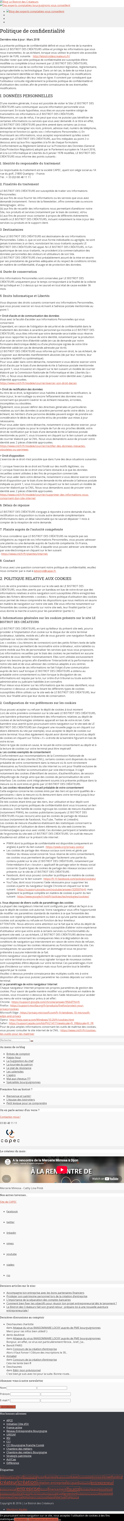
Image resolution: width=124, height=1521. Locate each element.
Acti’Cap (11, 1459)
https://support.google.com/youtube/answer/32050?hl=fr (52, 889)
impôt (109, 1489)
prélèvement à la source (88, 1494)
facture (44, 1489)
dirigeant (73, 1483)
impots (102, 1489)
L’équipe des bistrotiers (20, 1099)
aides (7, 1477)
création (27, 1482)
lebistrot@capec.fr (45, 571)
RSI (8, 1438)
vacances (75, 1497)
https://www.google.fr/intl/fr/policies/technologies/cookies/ (53, 896)
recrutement (106, 1493)
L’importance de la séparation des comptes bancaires (38, 1300)
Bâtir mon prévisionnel (27, 1370)
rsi (28, 1497)
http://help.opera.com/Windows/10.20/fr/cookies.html (41, 1019)
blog (20, 1477)
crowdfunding (113, 1477)
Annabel (11, 1356)
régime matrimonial (38, 1497)
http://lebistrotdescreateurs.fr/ (51, 56)
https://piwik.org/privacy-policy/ (65, 847)
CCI (8, 1441)
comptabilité (85, 1477)
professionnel (50, 1494)
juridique (18, 1493)
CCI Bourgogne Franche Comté (25, 1445)
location (26, 1494)
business (50, 1477)
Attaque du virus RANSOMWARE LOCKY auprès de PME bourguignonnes (57, 1328)
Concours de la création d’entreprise (35, 1349)
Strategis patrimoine (18, 1456)
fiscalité (73, 1489)
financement (57, 1489)
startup (61, 1497)
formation (85, 1489)
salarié (51, 1497)
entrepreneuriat (8, 1489)
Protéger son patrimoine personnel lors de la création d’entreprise (46, 1296)
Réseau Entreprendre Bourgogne (26, 1431)
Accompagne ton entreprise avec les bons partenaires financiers (45, 1293)
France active (14, 1427)
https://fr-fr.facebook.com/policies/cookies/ (69, 879)
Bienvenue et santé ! (18, 1096)
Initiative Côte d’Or (17, 1424)
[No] (59, 1520)
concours (97, 1477)
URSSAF (11, 1434)
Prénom (5, 1394)
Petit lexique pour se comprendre (26, 1103)
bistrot (14, 1477)
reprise (18, 1497)
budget (41, 1477)
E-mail (5, 1400)
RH (24, 1497)
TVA (68, 1497)
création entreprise (51, 1482)
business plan (63, 1477)
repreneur (6, 1497)
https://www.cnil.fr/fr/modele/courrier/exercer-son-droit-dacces (38, 383)
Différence (12, 1463)
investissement (6, 1494)
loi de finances (37, 1494)
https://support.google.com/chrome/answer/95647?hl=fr (45, 1002)
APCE (9, 1420)
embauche (85, 1483)
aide (2, 1477)
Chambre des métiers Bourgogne (26, 1452)
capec (75, 1477)
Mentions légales (16, 1509)
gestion (94, 1489)
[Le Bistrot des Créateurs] (19, 2)
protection (70, 1493)
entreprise (28, 1488)
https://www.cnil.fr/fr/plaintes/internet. (24, 554)
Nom (3, 1387)
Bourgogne (30, 1477)
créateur (8, 1482)
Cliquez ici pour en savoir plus (43, 1519)
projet (60, 1493)
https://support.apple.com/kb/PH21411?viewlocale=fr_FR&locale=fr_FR (51, 1023)
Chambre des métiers (19, 1449)
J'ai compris (20, 1519)
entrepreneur (102, 1482)
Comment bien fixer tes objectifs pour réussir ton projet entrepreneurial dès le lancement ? (61, 1303)
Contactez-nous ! (10, 1117)
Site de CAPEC (8, 1202)
